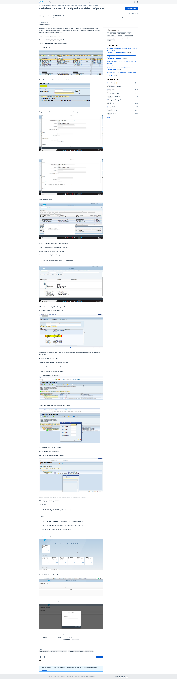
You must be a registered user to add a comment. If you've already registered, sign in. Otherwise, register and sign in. (69, 667)
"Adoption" (120, 35)
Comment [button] (99, 657)
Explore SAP (129, 2)
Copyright (62, 676)
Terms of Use (56, 676)
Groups (67, 2)
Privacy (50, 676)
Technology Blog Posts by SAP (115, 58)
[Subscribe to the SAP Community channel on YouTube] (124, 676)
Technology (59, 5)
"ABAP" (129, 33)
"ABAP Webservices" (121, 33)
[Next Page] (123, 41)
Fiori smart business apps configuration (75, 651)
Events (84, 2)
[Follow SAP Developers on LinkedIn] (127, 676)
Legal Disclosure (70, 676)
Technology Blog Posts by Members (70, 5)
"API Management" (110, 40)
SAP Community (42, 5)
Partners (80, 2)
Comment (44, 670)
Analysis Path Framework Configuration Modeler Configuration (72, 8)
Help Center (90, 2)
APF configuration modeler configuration (58, 651)
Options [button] (126, 11)
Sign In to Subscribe (131, 8)
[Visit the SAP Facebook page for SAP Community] (119, 676)
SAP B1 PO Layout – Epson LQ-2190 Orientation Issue (120, 67)
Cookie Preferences (90, 676)
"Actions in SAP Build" (111, 35)
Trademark (77, 676)
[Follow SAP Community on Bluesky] (122, 676)
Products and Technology (58, 2)
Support (83, 676)
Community (47, 2)
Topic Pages (98, 2)
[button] (132, 18)
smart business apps (89, 651)
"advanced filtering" (128, 35)
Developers (73, 2)
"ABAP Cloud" (112, 33)
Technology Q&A (112, 69)
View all (108, 117)
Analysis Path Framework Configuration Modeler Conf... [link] (88, 5)
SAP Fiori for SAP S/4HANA (45, 24)
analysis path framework (44, 651)
